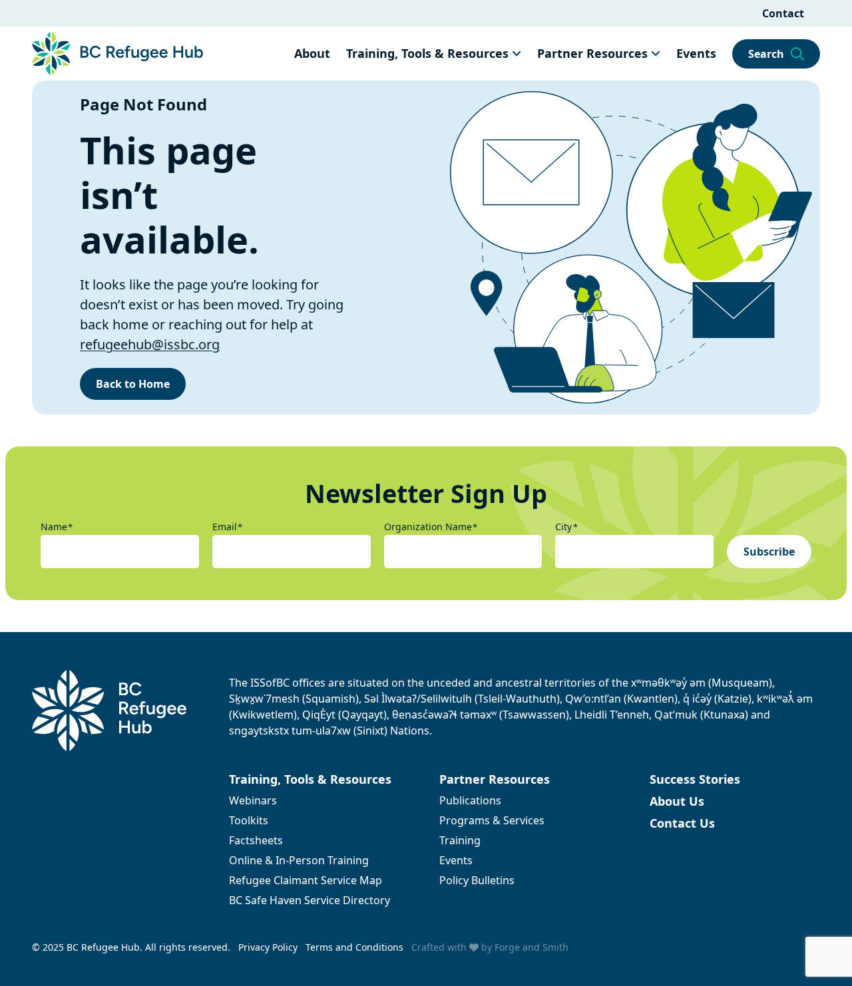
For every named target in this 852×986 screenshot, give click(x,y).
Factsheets (256, 840)
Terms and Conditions (354, 947)
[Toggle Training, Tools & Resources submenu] (516, 53)
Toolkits (248, 820)
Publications (470, 800)
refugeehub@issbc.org (150, 344)
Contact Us (682, 823)
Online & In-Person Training (299, 860)
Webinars (253, 800)
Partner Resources (592, 53)
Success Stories (695, 779)
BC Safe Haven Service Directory (309, 900)
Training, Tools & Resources (427, 53)
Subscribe (769, 551)
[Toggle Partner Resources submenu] (655, 53)
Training (460, 840)
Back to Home (133, 384)
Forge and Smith (531, 947)
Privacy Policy (268, 947)
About (312, 53)
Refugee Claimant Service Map (305, 880)
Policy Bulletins (477, 880)
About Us (677, 801)
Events (696, 53)
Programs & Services (491, 820)
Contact (783, 13)
